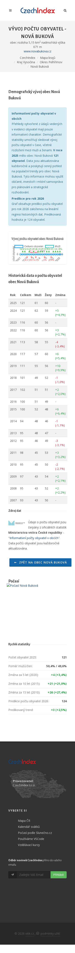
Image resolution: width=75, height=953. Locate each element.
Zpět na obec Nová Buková (42, 562)
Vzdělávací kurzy (29, 845)
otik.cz (29, 933)
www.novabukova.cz (37, 51)
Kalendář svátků (29, 827)
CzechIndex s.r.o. (24, 785)
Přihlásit (58, 875)
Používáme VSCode (31, 839)
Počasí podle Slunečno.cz (35, 833)
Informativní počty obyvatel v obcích (34, 538)
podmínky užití (50, 933)
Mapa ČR (24, 821)
